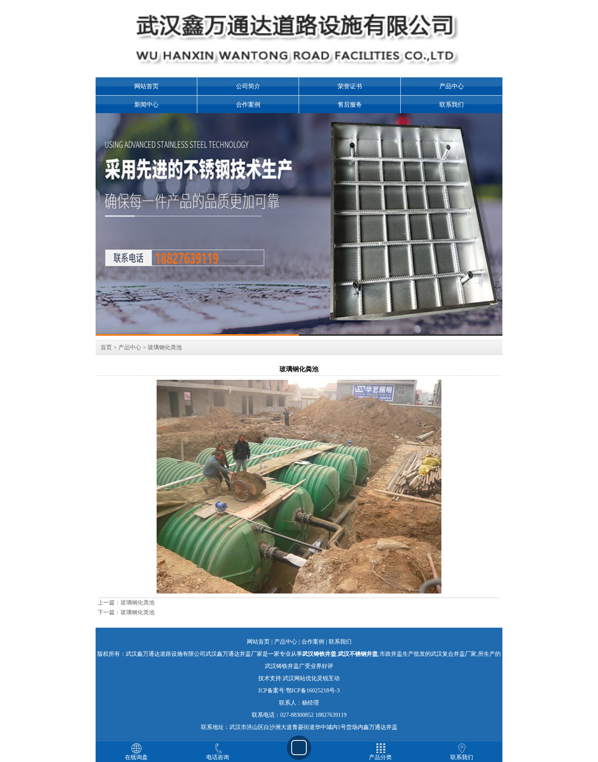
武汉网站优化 (300, 678)
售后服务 (350, 104)
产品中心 (451, 86)
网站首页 (146, 86)
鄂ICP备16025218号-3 (313, 691)
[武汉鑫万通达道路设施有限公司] (299, 224)
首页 (106, 347)
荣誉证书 (350, 86)
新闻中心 (146, 104)
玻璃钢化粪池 (165, 347)
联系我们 (451, 104)
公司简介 (248, 86)
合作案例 (248, 104)
